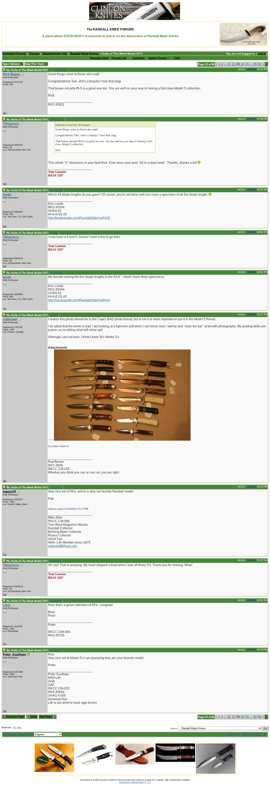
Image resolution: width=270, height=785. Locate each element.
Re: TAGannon (56, 190)
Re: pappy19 (55, 561)
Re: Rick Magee (57, 119)
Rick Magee (11, 74)
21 (229, 64)
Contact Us (233, 734)
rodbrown (10, 319)
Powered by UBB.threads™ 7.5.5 (135, 782)
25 (247, 64)
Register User (99, 58)
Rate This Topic (35, 63)
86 (259, 64)
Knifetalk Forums (14, 53)
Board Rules (10, 734)
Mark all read (26, 734)
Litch (6, 605)
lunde (7, 194)
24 (242, 64)
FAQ (177, 58)
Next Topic (46, 716)
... (225, 64)
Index (33, 716)
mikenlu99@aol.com (62, 546)
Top (4, 113)
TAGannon (11, 123)
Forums (34, 53)
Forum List (119, 58)
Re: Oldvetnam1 (60, 70)
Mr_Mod (17, 727)
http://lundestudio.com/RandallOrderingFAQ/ (79, 218)
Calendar (139, 58)
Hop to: (174, 728)
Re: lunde (53, 233)
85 (255, 64)
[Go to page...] (266, 64)
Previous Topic (15, 716)
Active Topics (157, 58)
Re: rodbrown (55, 487)
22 (233, 64)
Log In (262, 53)
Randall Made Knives (84, 53)
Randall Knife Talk (54, 53)
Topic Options (11, 63)
